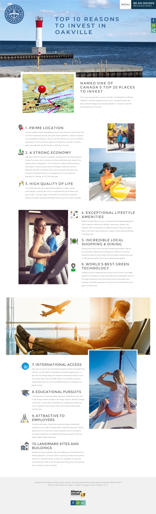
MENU (125, 4)
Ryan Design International (100, 482)
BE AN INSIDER (143, 4)
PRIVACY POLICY (116, 482)
